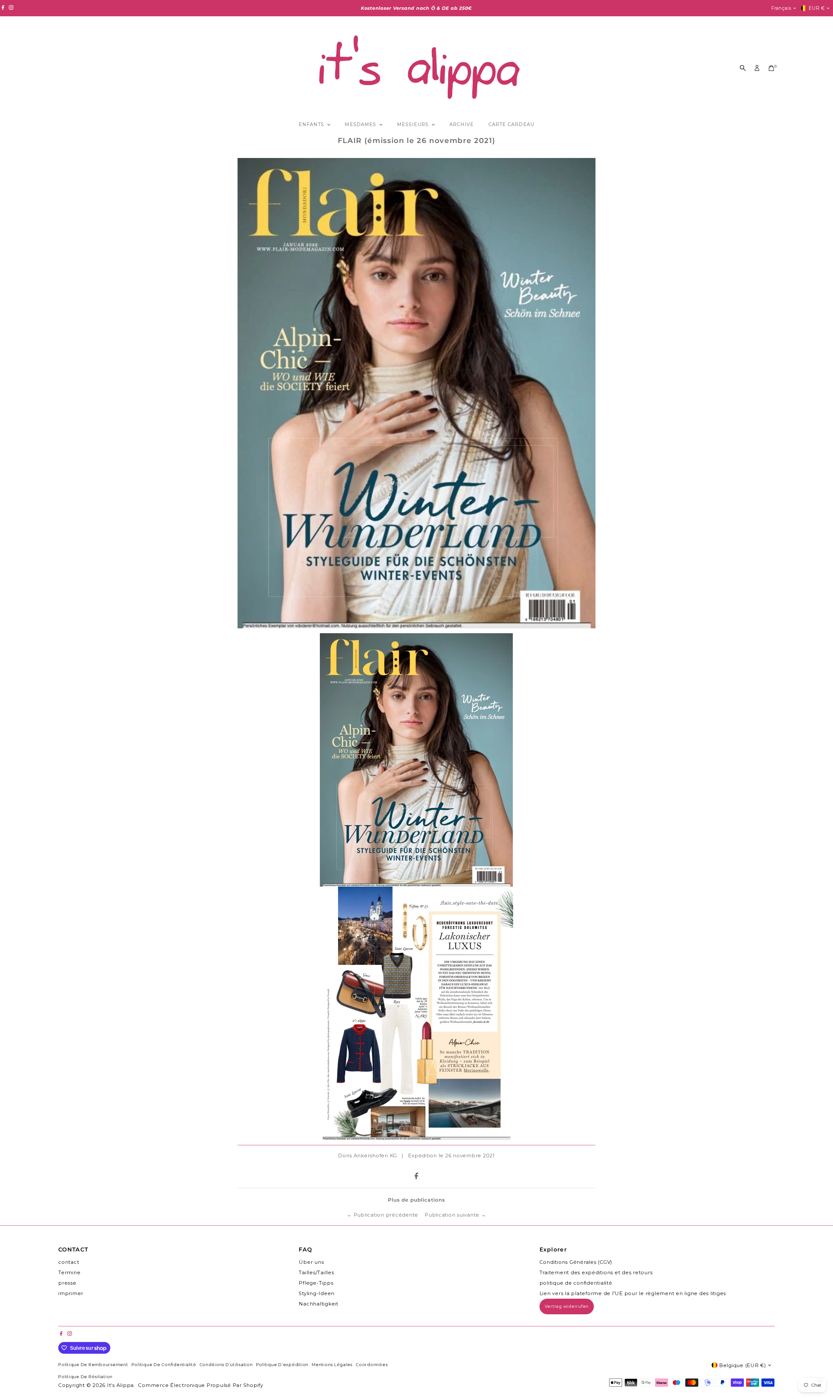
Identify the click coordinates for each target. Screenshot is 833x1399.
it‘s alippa (120, 1385)
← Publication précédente (382, 1215)
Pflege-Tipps (316, 1283)
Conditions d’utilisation (226, 1364)
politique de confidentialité (575, 1283)
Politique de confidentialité (163, 1364)
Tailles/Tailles (316, 1272)
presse (67, 1283)
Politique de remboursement (93, 1364)
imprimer (70, 1293)
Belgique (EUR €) (742, 1365)
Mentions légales (332, 1364)
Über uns (311, 1262)
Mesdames (361, 124)
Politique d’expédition (282, 1364)
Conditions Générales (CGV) (576, 1262)
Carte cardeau (511, 124)
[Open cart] (771, 68)
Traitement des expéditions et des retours (596, 1272)
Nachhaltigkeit (318, 1304)
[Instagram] (11, 8)
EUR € (817, 8)
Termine (69, 1272)
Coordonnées (372, 1364)
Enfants (312, 124)
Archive (461, 124)
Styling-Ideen (317, 1293)
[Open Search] (743, 68)
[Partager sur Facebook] (416, 1177)
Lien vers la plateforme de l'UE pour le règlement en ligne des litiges (632, 1293)
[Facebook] (3, 8)
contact (68, 1262)
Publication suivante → (455, 1215)
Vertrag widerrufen (567, 1306)
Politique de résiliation (85, 1376)
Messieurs (413, 124)
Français (781, 8)
